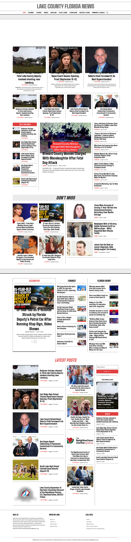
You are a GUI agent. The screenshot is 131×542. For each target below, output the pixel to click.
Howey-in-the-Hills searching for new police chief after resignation (97, 304)
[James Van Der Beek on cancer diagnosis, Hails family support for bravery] (80, 248)
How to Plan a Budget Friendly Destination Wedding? (64, 319)
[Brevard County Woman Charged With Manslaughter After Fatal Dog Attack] (65, 138)
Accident (47, 231)
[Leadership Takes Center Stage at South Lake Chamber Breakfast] (80, 476)
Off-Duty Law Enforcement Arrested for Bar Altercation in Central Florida (80, 388)
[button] (107, 12)
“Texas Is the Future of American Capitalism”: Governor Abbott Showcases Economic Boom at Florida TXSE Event (105, 136)
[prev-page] (32, 341)
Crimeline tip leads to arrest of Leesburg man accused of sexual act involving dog (98, 313)
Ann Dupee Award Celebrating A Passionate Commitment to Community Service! (106, 112)
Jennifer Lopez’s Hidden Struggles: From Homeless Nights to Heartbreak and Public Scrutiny (25, 258)
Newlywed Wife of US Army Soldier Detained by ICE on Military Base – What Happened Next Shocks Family (105, 228)
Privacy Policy (113, 375)
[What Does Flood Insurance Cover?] (81, 335)
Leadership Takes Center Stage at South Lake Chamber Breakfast (80, 489)
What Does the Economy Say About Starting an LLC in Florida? (106, 146)
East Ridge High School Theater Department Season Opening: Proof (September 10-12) (65, 76)
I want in (106, 371)
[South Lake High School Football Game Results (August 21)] (16, 181)
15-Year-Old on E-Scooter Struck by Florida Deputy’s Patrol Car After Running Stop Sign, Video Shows (51, 226)
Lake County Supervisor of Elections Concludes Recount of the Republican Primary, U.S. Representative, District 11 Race (52, 492)
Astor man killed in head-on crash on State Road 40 (98, 296)
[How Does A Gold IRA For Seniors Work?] (81, 342)
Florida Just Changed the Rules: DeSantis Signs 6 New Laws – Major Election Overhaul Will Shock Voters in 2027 (98, 335)
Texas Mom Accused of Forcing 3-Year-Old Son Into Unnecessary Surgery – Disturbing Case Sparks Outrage (105, 210)
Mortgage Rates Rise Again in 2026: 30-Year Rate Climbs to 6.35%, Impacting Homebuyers (66, 289)
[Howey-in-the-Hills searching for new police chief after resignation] (114, 304)
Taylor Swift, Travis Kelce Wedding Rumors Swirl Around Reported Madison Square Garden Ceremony (25, 226)
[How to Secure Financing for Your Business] (81, 327)
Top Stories (25, 85)
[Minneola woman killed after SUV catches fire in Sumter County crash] (114, 288)
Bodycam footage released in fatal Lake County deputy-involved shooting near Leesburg (25, 112)
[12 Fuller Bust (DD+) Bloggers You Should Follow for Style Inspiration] (51, 245)
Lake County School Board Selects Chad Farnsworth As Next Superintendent (101, 76)
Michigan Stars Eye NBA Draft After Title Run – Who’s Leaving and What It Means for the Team (98, 347)
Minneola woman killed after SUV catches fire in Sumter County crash (97, 288)
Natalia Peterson (33, 85)
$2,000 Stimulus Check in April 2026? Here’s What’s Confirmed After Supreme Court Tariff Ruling (65, 300)
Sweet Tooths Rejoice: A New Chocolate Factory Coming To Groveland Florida (104, 165)
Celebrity (20, 231)
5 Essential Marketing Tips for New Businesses (106, 185)
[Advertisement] (65, 30)
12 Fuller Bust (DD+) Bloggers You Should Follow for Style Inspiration (51, 257)
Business (97, 129)
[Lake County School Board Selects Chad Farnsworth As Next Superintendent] (101, 60)
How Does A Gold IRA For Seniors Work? (65, 343)
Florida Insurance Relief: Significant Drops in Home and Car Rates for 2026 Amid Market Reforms (66, 310)
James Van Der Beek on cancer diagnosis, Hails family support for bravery (105, 247)
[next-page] (35, 341)
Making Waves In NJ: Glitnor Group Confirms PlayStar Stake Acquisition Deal (105, 155)
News (44, 165)
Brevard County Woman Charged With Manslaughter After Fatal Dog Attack (64, 158)
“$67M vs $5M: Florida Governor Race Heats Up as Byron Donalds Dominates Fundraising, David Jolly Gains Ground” (98, 323)
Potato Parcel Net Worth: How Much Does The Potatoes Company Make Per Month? (105, 175)
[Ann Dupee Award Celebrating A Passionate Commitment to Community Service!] (106, 102)
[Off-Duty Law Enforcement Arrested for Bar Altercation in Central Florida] (80, 375)
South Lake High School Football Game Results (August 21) (29, 180)
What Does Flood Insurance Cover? (66, 335)
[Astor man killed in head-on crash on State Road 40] (114, 296)
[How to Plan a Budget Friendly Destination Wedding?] (81, 319)
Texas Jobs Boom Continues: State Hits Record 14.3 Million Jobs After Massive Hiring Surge (106, 125)
